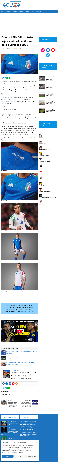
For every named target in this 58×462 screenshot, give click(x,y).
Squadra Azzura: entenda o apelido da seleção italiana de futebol (21, 352)
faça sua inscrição (28, 311)
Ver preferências (32, 456)
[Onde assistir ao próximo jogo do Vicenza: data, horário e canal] (42, 104)
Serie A (2, 11)
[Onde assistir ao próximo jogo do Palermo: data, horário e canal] (42, 112)
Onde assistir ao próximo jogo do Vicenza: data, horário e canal (51, 102)
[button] (37, 442)
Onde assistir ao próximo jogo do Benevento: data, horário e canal (51, 86)
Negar (19, 456)
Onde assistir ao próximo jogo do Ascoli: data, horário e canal (51, 78)
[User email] (16, 383)
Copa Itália (14, 11)
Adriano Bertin (16, 48)
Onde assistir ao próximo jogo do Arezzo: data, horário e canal (51, 94)
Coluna (32, 11)
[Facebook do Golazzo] (48, 50)
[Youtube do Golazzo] (53, 50)
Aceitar (7, 456)
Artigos (27, 11)
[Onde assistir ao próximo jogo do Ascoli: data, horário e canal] (42, 80)
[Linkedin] (6, 383)
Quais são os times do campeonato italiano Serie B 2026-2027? (13, 439)
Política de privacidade (19, 459)
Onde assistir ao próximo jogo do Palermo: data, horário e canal (51, 110)
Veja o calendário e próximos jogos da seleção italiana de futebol (21, 358)
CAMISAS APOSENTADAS (45, 192)
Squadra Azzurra (13, 99)
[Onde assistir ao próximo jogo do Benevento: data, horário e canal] (42, 88)
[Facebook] (3, 383)
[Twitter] (48, 55)
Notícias (21, 11)
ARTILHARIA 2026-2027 (44, 150)
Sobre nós (38, 11)
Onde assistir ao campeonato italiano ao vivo (13, 423)
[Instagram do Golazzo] (43, 50)
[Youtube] (13, 383)
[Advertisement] (29, 25)
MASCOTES (41, 186)
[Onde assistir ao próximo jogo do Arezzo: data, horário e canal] (42, 96)
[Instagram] (10, 383)
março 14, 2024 (6, 48)
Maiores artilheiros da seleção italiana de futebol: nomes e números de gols (20, 364)
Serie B (8, 11)
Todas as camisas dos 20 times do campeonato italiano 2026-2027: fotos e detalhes (9, 431)
